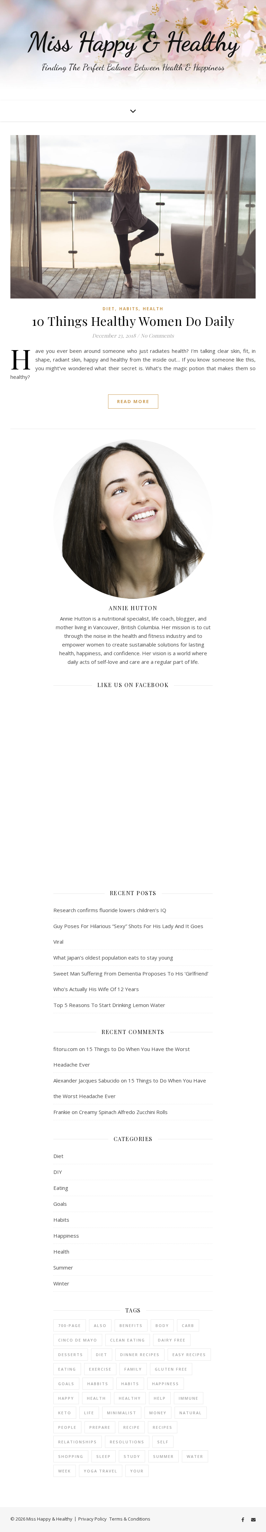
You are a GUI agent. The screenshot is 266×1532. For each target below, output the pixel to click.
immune (188, 1398)
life (89, 1412)
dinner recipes (140, 1354)
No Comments (157, 335)
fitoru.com (65, 1048)
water (195, 1456)
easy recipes (189, 1354)
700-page (69, 1325)
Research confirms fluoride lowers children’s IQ (109, 910)
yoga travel (100, 1470)
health (96, 1398)
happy (66, 1398)
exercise (100, 1369)
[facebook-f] (243, 1519)
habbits (97, 1383)
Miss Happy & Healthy (133, 42)
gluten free (171, 1369)
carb (188, 1325)
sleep (103, 1456)
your (137, 1470)
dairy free (172, 1340)
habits (130, 1383)
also (100, 1325)
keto (64, 1412)
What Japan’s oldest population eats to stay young (113, 957)
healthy (130, 1398)
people (67, 1427)
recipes (162, 1427)
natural (190, 1412)
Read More (133, 401)
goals (66, 1383)
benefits (131, 1325)
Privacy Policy (92, 1519)
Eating (60, 1187)
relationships (77, 1441)
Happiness (66, 1235)
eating (67, 1369)
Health (153, 309)
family (133, 1369)
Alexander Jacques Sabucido (86, 1080)
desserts (70, 1354)
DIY (57, 1171)
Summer (63, 1267)
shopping (70, 1456)
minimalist (121, 1412)
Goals (60, 1203)
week (64, 1470)
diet (101, 1354)
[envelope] (253, 1519)
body (162, 1325)
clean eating (127, 1340)
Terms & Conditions (129, 1519)
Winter (61, 1283)
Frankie (61, 1111)
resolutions (127, 1441)
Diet (109, 309)
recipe (131, 1427)
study (132, 1456)
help (160, 1398)
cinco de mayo (77, 1340)
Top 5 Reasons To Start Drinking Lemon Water (109, 1004)
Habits (129, 309)
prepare (99, 1427)
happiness (165, 1383)
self (163, 1441)
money (158, 1412)
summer (163, 1456)
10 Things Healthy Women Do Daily (133, 320)
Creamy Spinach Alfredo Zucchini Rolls (123, 1111)
